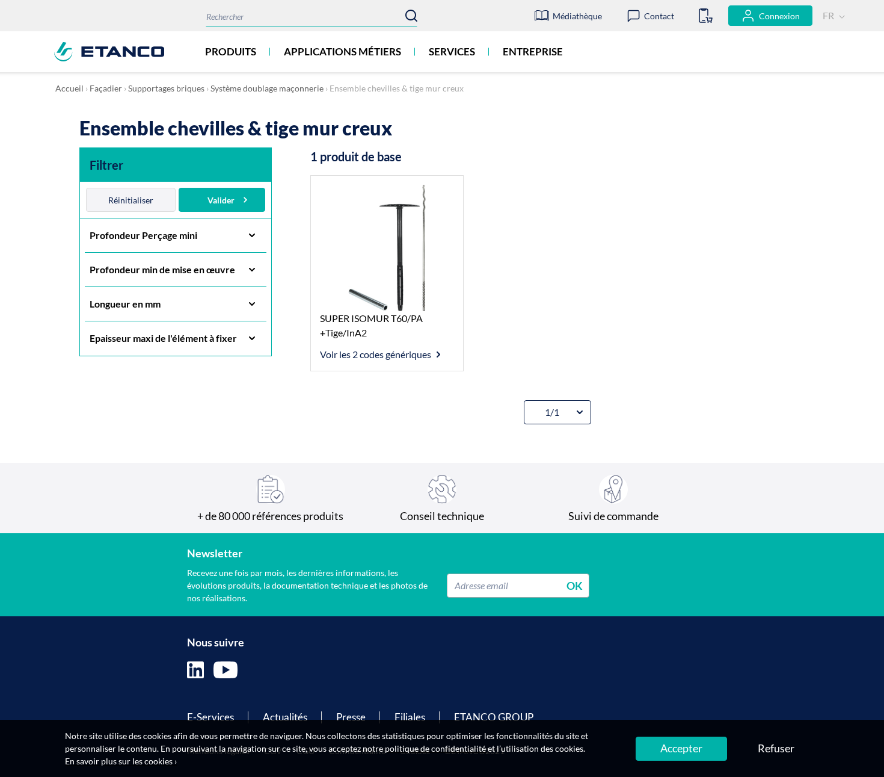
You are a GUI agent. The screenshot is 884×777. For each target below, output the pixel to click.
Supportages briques (166, 88)
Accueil (69, 88)
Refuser (776, 748)
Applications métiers (342, 51)
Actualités (285, 717)
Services (452, 51)
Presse (351, 717)
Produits (230, 51)
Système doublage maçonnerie (267, 88)
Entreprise (533, 51)
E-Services (210, 717)
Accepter (681, 748)
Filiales (409, 717)
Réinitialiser (130, 200)
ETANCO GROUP (493, 717)
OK (574, 585)
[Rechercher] (411, 15)
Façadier (106, 88)
